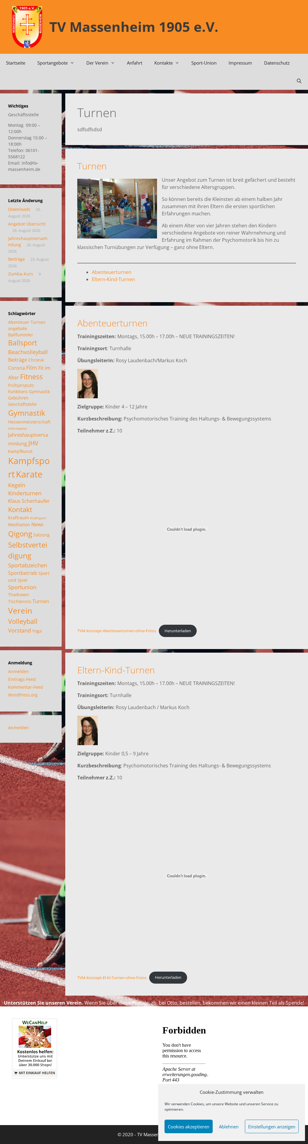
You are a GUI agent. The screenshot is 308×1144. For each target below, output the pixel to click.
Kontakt (20, 509)
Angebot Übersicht (27, 224)
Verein (20, 610)
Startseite (15, 63)
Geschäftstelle (22, 404)
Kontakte (163, 63)
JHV (33, 443)
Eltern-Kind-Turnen (113, 279)
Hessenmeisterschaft (29, 422)
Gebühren (18, 398)
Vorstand (19, 630)
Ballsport (22, 342)
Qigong (20, 534)
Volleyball (23, 621)
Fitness (31, 376)
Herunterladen (178, 630)
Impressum (240, 63)
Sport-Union (204, 63)
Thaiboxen (18, 594)
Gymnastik (26, 413)
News (37, 524)
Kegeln (16, 485)
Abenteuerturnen (111, 272)
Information (17, 428)
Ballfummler (20, 335)
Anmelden (18, 671)
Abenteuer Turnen (26, 322)
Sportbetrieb (22, 573)
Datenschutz (277, 63)
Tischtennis (19, 601)
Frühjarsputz (21, 385)
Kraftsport (38, 518)
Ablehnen (229, 1127)
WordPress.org (23, 695)
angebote (17, 328)
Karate (29, 474)
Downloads (19, 209)
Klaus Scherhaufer (29, 501)
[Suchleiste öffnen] (299, 81)
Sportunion (22, 587)
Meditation (19, 524)
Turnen (92, 166)
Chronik (36, 360)
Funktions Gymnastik (29, 391)
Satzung (41, 535)
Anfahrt (134, 63)
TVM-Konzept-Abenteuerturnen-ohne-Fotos (116, 630)
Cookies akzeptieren (188, 1127)
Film (31, 367)
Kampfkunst (20, 451)
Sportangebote (52, 63)
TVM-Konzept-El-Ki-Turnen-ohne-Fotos (111, 977)
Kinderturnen (25, 493)
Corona (16, 368)
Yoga (37, 631)
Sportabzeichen (27, 565)
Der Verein (97, 63)
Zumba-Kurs (20, 274)
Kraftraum (18, 517)
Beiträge (16, 259)
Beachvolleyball (28, 352)
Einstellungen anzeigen (271, 1127)
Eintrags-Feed (22, 679)
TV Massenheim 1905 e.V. (133, 26)
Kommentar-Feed (25, 687)
